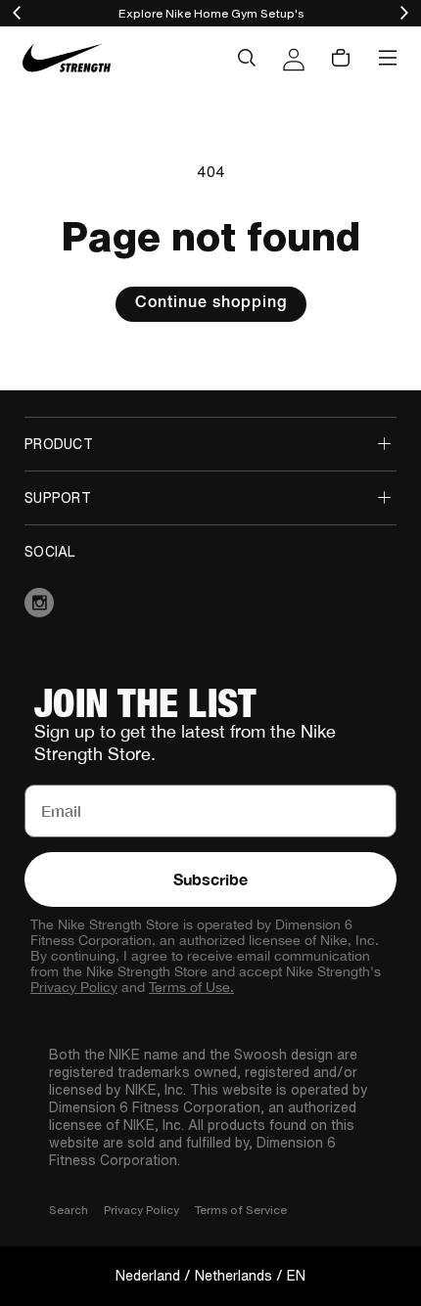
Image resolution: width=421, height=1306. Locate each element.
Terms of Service (241, 1209)
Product (58, 444)
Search (68, 1209)
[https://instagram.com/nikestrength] (210, 602)
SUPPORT (57, 498)
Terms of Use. (191, 987)
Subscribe (210, 879)
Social (50, 552)
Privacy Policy (73, 987)
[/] (66, 58)
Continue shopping (211, 304)
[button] (246, 57)
